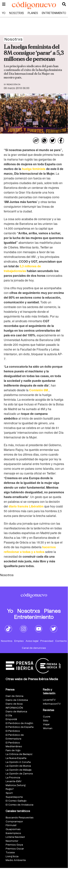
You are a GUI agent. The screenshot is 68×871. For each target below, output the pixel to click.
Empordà (11, 719)
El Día (9, 715)
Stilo (45, 721)
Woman (47, 728)
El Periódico (13, 731)
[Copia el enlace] (36, 140)
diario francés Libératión (26, 506)
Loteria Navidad (15, 837)
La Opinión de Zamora (19, 774)
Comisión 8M (39, 390)
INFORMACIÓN (14, 708)
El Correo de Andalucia (19, 805)
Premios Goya (14, 845)
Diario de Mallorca (16, 711)
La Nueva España (16, 758)
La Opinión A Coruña (18, 762)
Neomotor (12, 841)
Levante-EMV (13, 781)
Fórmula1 (11, 825)
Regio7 (10, 789)
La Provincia (13, 777)
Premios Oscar (15, 849)
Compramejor (14, 821)
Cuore (46, 717)
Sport (9, 793)
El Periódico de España (20, 727)
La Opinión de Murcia (18, 766)
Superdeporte (14, 797)
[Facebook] (61, 140)
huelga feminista (33, 169)
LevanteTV (49, 700)
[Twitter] (52, 140)
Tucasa (10, 852)
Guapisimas (13, 829)
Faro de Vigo (13, 750)
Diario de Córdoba (17, 700)
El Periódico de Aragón (19, 723)
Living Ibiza (12, 856)
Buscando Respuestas (20, 817)
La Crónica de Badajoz (19, 754)
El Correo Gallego (16, 801)
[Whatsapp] (44, 140)
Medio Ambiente (16, 860)
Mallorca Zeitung (15, 785)
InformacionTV (52, 704)
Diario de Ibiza (14, 704)
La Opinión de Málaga (18, 770)
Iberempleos (13, 833)
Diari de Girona (14, 696)
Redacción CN (13, 84)
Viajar (46, 724)
